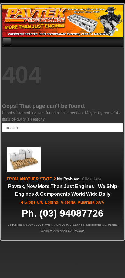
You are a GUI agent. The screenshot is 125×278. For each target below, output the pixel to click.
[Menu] (7, 42)
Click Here (91, 179)
